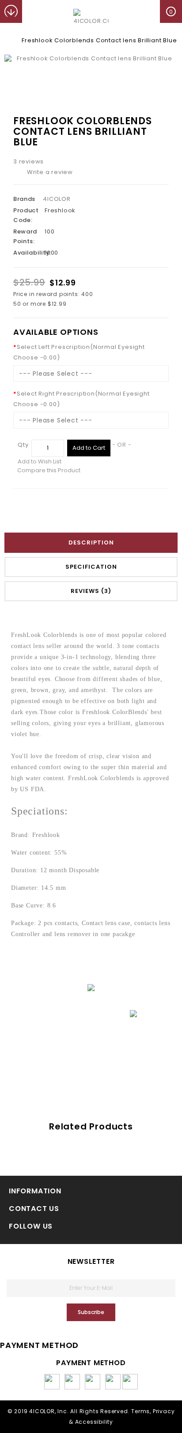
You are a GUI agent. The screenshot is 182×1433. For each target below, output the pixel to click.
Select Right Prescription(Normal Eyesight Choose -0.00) (81, 398)
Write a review (50, 172)
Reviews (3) (91, 591)
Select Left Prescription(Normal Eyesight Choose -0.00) (79, 352)
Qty (23, 445)
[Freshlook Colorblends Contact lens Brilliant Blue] (91, 59)
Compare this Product (48, 470)
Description (91, 542)
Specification (91, 567)
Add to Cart (88, 448)
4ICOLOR (57, 199)
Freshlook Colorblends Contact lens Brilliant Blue (99, 40)
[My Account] (33, 11)
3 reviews (28, 161)
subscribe (91, 1312)
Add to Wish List (39, 461)
